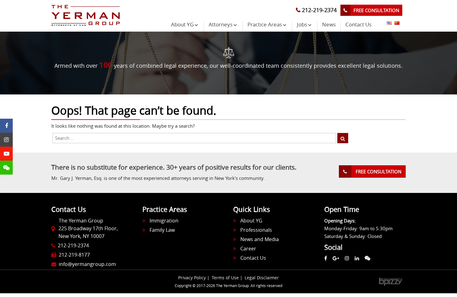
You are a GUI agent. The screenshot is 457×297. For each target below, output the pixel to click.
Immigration (164, 220)
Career (248, 248)
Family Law (162, 229)
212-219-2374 (318, 10)
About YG (182, 24)
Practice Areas (264, 24)
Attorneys (221, 24)
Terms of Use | (228, 278)
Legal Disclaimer (262, 278)
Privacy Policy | (194, 278)
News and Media (259, 239)
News (329, 24)
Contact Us (358, 24)
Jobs (302, 24)
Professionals (256, 229)
